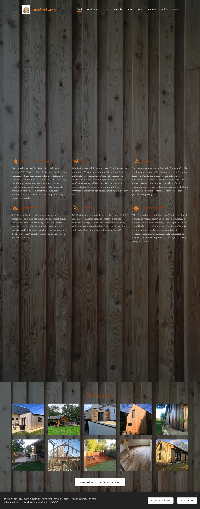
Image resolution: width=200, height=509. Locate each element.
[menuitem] (80, 9)
